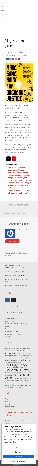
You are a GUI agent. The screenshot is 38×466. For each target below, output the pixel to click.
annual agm (16, 348)
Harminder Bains (25, 357)
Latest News (22, 56)
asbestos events (20, 350)
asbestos (8, 351)
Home (2, 6)
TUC (17, 387)
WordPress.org (9, 407)
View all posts (12, 241)
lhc (25, 367)
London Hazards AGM (12, 331)
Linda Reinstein (29, 367)
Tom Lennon (8, 387)
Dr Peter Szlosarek (16, 355)
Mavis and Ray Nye (28, 372)
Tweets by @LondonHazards (13, 307)
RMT (11, 385)
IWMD (21, 367)
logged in (17, 253)
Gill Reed (11, 357)
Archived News (9, 318)
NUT (23, 380)
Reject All (18, 452)
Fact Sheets (2, 22)
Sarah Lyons (16, 385)
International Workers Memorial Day (16, 324)
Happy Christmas (17, 357)
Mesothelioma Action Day (17, 376)
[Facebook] (7, 300)
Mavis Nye (7, 375)
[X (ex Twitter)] (13, 300)
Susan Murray (28, 385)
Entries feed (9, 401)
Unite (20, 387)
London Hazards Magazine (4, 18)
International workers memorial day (16, 366)
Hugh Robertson (18, 362)
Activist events (8, 348)
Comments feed (10, 404)
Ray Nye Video (16, 382)
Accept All (18, 457)
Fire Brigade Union (25, 355)
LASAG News (9, 326)
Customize (18, 447)
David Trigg (25, 353)
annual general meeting (25, 348)
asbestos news (10, 353)
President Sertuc (8, 382)
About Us (2, 10)
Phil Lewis (27, 380)
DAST (7, 421)
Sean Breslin (21, 385)
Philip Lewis (22, 52)
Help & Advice (9, 321)
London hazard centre (16, 369)
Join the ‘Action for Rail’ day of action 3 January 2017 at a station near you (19, 185)
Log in (7, 399)
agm (13, 348)
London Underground (18, 372)
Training (7, 337)
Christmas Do (20, 353)
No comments (11, 56)
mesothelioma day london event (15, 380)
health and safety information (16, 360)
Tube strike (13, 387)
